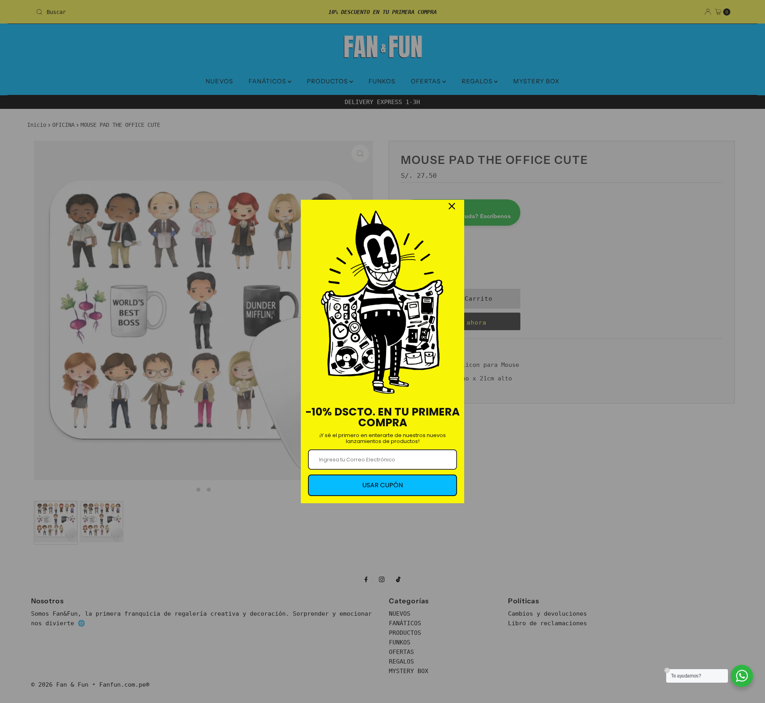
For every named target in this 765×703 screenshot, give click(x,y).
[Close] (451, 206)
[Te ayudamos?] (742, 676)
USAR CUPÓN (382, 485)
